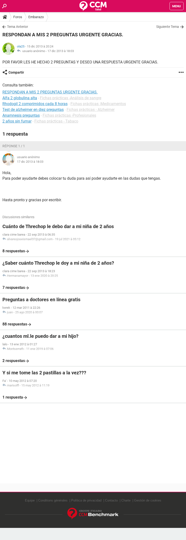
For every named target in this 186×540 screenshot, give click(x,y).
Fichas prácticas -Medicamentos (98, 103)
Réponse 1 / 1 (13, 146)
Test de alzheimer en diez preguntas (33, 109)
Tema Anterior (17, 27)
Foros (17, 17)
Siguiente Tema (167, 27)
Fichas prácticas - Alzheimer (91, 109)
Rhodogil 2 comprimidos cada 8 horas (35, 103)
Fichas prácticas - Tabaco (56, 121)
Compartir (16, 72)
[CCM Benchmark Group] (93, 514)
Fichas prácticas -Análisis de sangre (70, 98)
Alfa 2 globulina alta (19, 98)
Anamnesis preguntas (21, 115)
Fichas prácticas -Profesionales (69, 115)
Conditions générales (53, 500)
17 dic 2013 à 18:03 (60, 51)
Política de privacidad (86, 500)
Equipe (30, 500)
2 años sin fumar (16, 121)
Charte (126, 500)
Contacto (111, 500)
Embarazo (36, 17)
